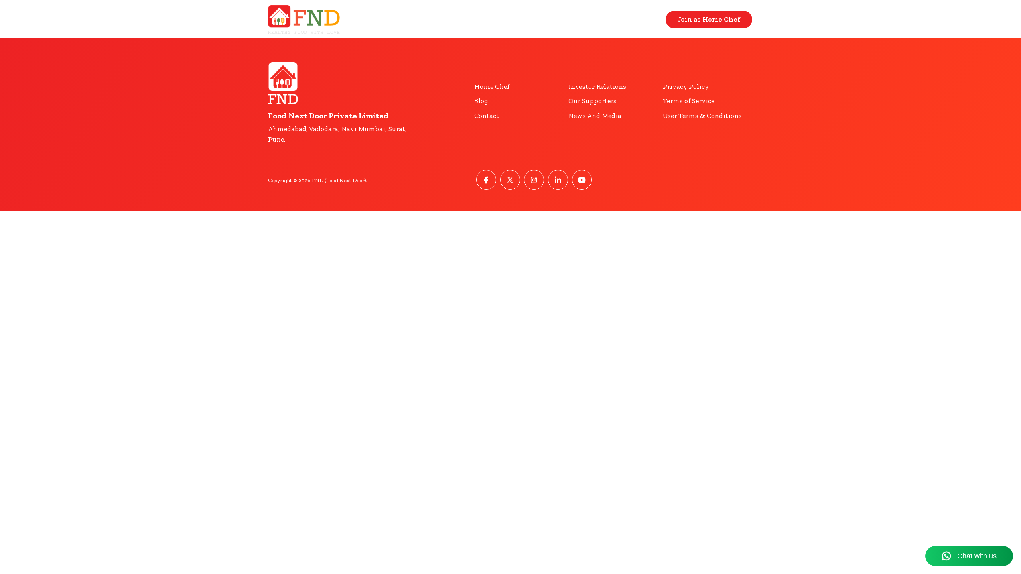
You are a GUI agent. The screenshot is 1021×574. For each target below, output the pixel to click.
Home (597, 19)
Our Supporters (592, 100)
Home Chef (491, 86)
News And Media (594, 115)
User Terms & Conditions (702, 115)
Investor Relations (597, 86)
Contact (641, 19)
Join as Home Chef (709, 19)
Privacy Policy (686, 86)
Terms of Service (688, 100)
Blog (481, 100)
